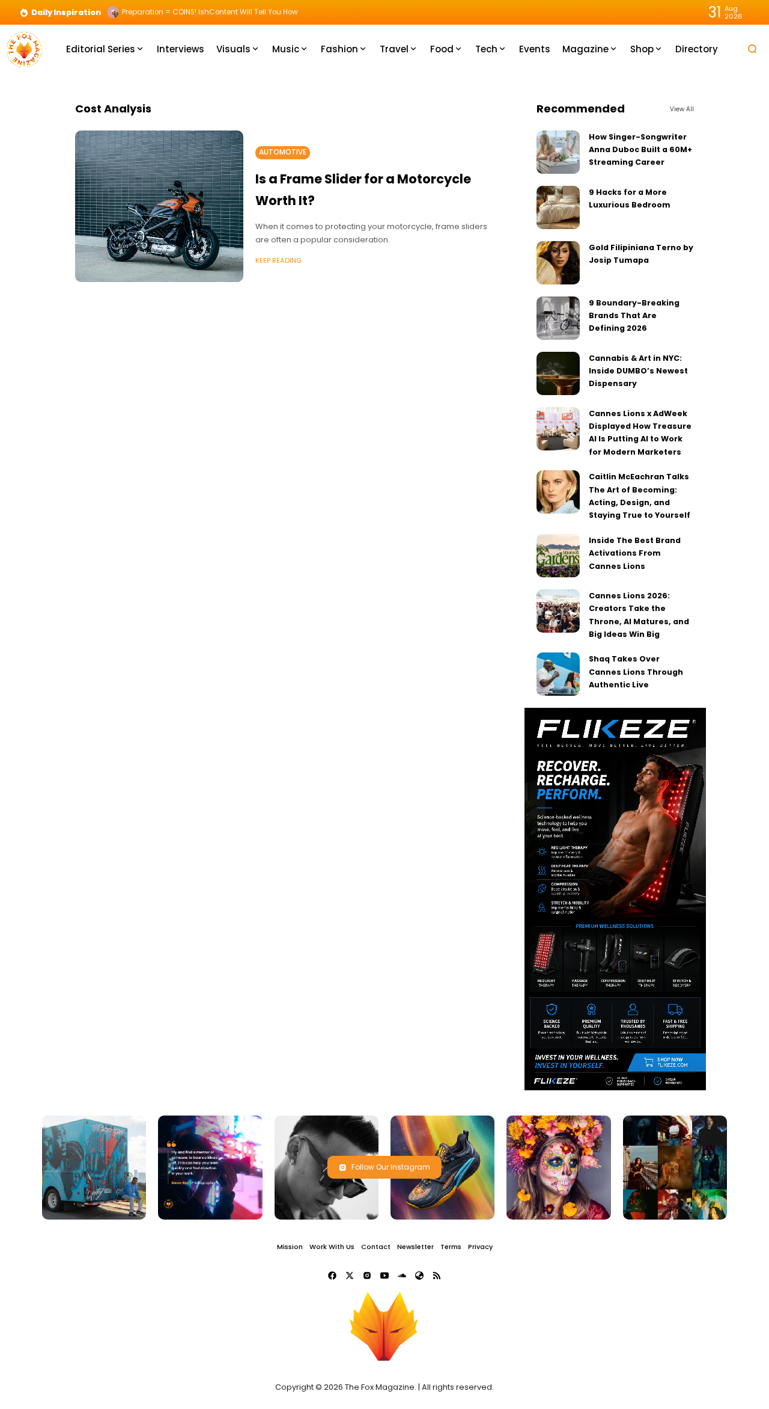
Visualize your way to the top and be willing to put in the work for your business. (263, 12)
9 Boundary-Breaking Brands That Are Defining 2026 (634, 316)
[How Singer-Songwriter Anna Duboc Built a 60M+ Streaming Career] (558, 152)
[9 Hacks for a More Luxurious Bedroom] (558, 207)
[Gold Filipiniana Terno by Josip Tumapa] (558, 262)
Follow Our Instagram (390, 1167)
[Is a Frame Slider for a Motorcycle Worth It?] (159, 206)
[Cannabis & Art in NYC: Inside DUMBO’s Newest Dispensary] (558, 373)
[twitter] (349, 1275)
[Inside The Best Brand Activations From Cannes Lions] (558, 555)
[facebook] (332, 1275)
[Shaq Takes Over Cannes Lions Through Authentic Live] (558, 674)
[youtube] (384, 1275)
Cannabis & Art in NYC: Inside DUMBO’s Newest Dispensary (638, 371)
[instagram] (367, 1275)
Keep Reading (278, 260)
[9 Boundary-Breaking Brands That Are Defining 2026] (558, 318)
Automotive (282, 152)
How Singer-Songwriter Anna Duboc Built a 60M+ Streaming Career (640, 150)
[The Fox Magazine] (24, 48)
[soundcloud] (402, 1275)
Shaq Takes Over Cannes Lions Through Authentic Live (636, 672)
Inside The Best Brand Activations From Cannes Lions (635, 553)
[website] (419, 1275)
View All (682, 109)
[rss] (437, 1275)
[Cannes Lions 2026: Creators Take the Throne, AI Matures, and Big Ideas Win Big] (558, 611)
